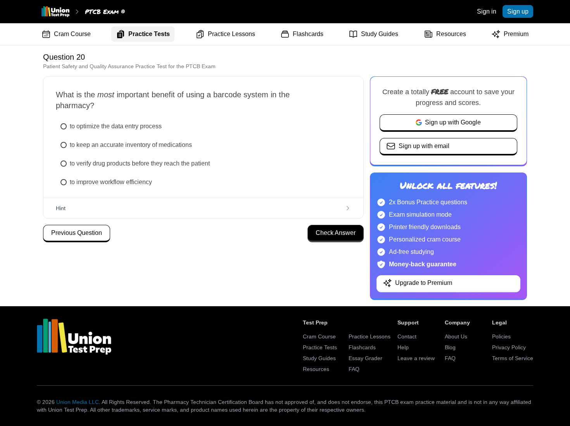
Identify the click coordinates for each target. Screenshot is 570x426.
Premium (516, 34)
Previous (76, 232)
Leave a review (416, 358)
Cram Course (72, 34)
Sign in (486, 11)
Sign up (518, 11)
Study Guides (379, 34)
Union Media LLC (77, 402)
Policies (501, 336)
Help (403, 347)
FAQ (354, 369)
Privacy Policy (509, 347)
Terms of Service (512, 358)
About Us (456, 336)
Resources (451, 34)
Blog (450, 347)
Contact (406, 336)
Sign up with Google (453, 122)
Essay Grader (365, 358)
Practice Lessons (231, 34)
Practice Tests (149, 34)
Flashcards (308, 34)
